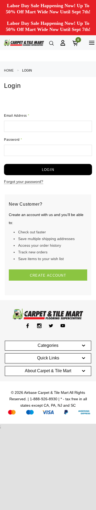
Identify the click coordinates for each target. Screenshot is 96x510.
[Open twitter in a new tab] (51, 326)
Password (13, 140)
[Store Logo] (24, 42)
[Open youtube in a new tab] (62, 326)
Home (9, 70)
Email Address (16, 115)
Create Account (48, 275)
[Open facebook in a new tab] (27, 326)
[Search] (51, 42)
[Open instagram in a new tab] (39, 326)
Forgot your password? (23, 181)
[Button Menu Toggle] (91, 42)
